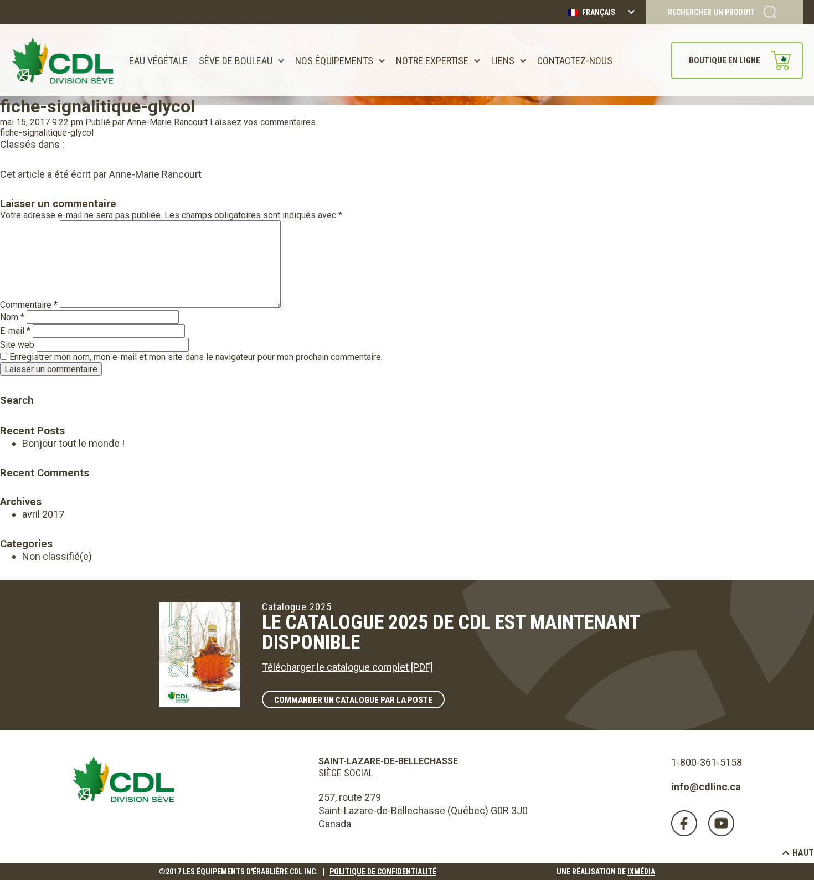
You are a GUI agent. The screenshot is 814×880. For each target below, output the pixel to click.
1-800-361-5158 (706, 762)
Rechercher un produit (711, 12)
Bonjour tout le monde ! (73, 443)
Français (597, 12)
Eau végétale (158, 60)
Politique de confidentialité (382, 871)
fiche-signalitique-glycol (97, 106)
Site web (17, 344)
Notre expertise (432, 60)
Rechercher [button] (8, 384)
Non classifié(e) (57, 556)
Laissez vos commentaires (263, 122)
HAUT (803, 852)
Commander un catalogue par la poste (353, 700)
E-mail (15, 331)
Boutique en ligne (724, 60)
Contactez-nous (574, 60)
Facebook (684, 823)
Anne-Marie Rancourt (167, 122)
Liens (502, 60)
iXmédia (641, 871)
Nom (12, 317)
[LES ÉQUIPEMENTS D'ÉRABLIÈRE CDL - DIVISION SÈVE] (62, 60)
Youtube (721, 823)
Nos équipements (334, 60)
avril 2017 (43, 514)
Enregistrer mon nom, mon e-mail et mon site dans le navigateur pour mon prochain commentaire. (196, 357)
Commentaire (29, 305)
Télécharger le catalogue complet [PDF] (347, 667)
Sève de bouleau (235, 60)
